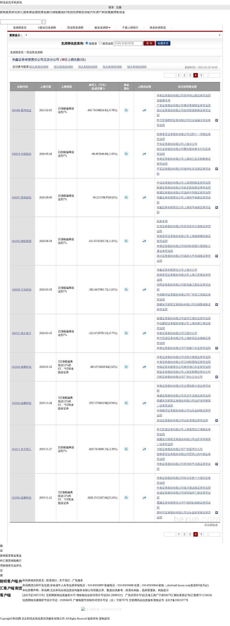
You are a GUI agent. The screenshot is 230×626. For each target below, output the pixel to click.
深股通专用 (163, 100)
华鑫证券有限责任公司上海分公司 (177, 269)
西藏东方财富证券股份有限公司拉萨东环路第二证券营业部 (184, 403)
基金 (32, 12)
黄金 (43, 12)
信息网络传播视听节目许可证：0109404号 (47, 600)
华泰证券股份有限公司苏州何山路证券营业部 (184, 95)
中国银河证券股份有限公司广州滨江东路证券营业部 (184, 297)
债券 (26, 12)
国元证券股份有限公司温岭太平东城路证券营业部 (184, 258)
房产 (99, 12)
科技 (104, 12)
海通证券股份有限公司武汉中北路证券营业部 (184, 395)
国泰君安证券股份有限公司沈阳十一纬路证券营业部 (184, 137)
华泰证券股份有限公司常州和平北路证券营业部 (184, 466)
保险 (55, 12)
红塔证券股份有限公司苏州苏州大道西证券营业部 (184, 229)
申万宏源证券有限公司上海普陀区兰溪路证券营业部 (184, 432)
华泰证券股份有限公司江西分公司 (177, 333)
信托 (72, 12)
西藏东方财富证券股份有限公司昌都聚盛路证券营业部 (184, 307)
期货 (37, 12)
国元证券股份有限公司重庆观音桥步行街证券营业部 (184, 151)
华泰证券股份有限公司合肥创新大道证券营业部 (184, 388)
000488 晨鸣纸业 (21, 110)
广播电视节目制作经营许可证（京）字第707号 (100, 600)
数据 (61, 12)
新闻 (2, 12)
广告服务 (77, 580)
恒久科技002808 (38, 66)
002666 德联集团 (21, 241)
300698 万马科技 (21, 289)
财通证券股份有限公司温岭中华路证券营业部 (184, 192)
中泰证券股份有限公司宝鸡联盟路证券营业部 (184, 362)
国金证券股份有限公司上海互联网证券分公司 (184, 371)
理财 (78, 12)
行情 (67, 12)
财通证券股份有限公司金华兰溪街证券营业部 (184, 318)
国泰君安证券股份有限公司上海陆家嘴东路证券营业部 (184, 239)
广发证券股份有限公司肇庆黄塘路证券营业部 (184, 105)
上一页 (169, 75)
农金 (122, 12)
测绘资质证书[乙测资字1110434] (193, 595)
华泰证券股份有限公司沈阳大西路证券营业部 (184, 357)
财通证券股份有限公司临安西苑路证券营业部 (184, 187)
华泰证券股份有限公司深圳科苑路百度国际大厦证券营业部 (184, 248)
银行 (49, 12)
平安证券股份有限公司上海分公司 (177, 144)
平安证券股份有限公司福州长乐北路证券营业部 (184, 171)
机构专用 (162, 221)
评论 (14, 12)
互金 (13, 565)
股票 (8, 12)
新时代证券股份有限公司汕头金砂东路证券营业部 (184, 515)
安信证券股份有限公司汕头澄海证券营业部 (182, 420)
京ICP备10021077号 (176, 600)
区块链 (86, 12)
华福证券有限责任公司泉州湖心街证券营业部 (184, 366)
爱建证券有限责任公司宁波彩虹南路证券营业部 (184, 505)
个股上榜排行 (130, 27)
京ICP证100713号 (33, 595)
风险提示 (163, 590)
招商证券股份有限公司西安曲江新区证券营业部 (184, 287)
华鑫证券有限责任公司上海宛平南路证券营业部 (184, 200)
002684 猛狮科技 (21, 366)
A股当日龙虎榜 (47, 27)
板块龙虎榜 (101, 27)
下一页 (214, 75)
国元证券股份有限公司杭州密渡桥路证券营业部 (184, 113)
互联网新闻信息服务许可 (61, 595)
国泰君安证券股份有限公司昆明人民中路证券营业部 (184, 457)
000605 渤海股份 (21, 197)
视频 (110, 12)
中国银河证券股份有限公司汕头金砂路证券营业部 (184, 413)
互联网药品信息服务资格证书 (146, 600)
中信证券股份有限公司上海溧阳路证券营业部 (184, 182)
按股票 (93, 43)
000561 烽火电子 (21, 333)
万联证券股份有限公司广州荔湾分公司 (180, 449)
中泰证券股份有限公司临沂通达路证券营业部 (184, 487)
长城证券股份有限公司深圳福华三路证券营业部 (184, 495)
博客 (116, 12)
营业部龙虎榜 (75, 27)
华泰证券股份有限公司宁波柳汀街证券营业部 (184, 348)
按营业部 (107, 43)
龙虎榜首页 (20, 27)
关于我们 (64, 580)
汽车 (93, 12)
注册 (119, 7)
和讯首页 (5, 2)
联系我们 (51, 580)
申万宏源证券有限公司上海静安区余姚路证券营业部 (184, 341)
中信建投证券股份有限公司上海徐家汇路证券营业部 (184, 326)
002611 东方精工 (21, 449)
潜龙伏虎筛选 (158, 27)
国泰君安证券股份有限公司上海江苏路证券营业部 (184, 277)
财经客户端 (9, 581)
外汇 (20, 12)
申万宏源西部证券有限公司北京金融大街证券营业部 (184, 123)
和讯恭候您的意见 (33, 580)
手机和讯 (16, 2)
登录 (111, 7)
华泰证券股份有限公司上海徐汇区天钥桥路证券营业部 (184, 161)
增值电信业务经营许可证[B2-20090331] (99, 595)
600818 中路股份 (21, 153)
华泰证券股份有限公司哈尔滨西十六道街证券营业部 (184, 480)
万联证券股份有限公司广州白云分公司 (180, 376)
